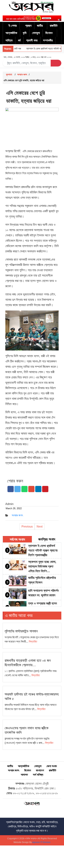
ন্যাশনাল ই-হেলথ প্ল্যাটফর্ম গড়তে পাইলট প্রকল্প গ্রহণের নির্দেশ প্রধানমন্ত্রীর (42, 550)
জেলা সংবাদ (51, 766)
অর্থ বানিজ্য (38, 774)
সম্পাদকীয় (48, 40)
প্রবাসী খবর (32, 40)
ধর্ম (19, 40)
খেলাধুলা (36, 33)
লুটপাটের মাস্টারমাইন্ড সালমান (21, 631)
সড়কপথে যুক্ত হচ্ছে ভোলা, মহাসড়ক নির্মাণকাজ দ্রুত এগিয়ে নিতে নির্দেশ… (42, 566)
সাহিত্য (9, 40)
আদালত (24, 774)
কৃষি (24, 33)
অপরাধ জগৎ (22, 74)
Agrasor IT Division (41, 842)
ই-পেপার (13, 25)
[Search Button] (56, 63)
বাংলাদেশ (40, 770)
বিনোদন (49, 33)
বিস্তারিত (33, 641)
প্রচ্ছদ (28, 25)
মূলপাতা (9, 74)
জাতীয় (40, 25)
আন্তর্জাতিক (11, 33)
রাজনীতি (53, 25)
